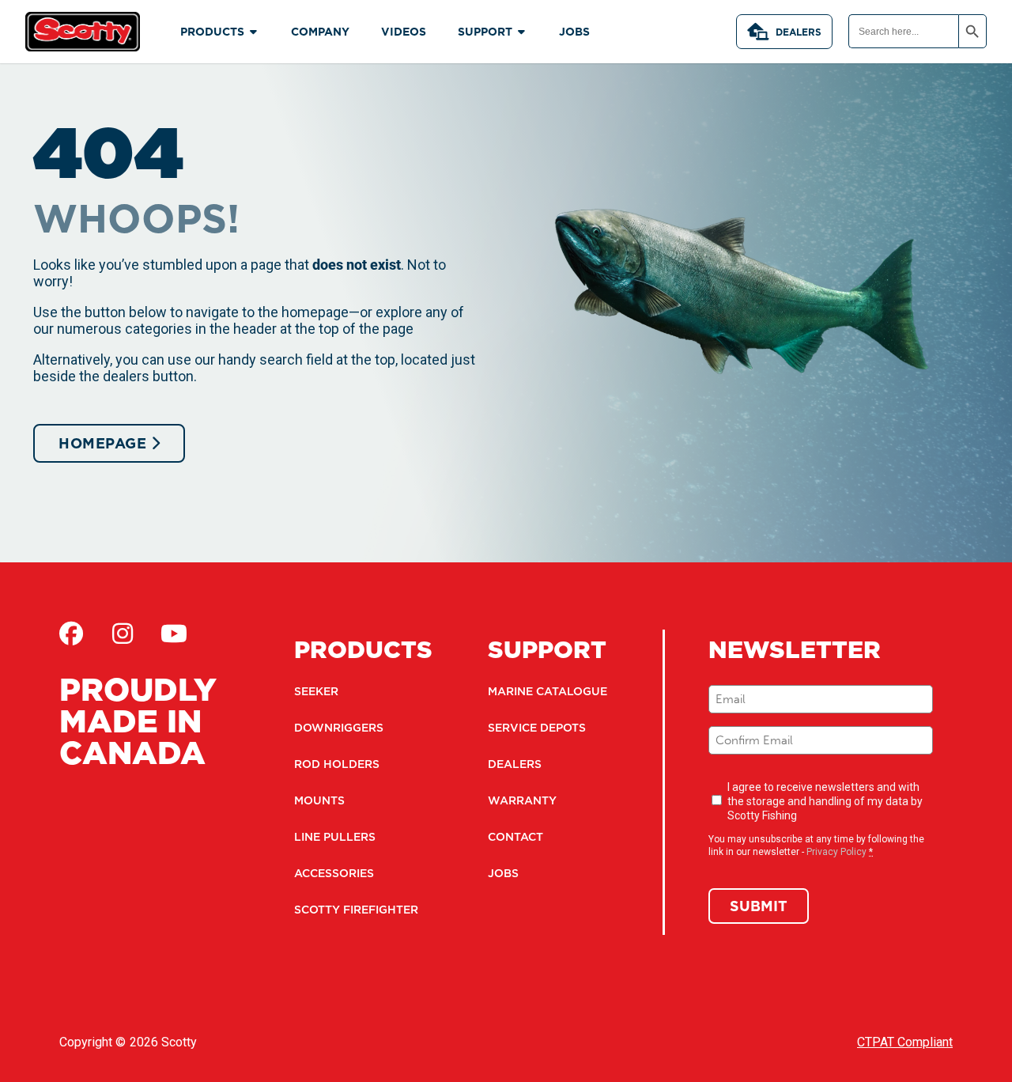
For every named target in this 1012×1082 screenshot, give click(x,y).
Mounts (319, 800)
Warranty (522, 800)
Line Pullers (335, 837)
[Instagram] (122, 633)
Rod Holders (337, 764)
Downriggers (338, 728)
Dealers (798, 32)
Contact (515, 837)
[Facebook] (71, 633)
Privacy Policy (836, 851)
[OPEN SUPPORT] (521, 32)
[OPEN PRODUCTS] (253, 32)
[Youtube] (174, 633)
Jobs (503, 873)
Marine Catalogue (547, 691)
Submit (758, 906)
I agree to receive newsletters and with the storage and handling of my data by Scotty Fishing (825, 801)
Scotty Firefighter (356, 909)
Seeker (316, 691)
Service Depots (537, 728)
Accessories (334, 873)
